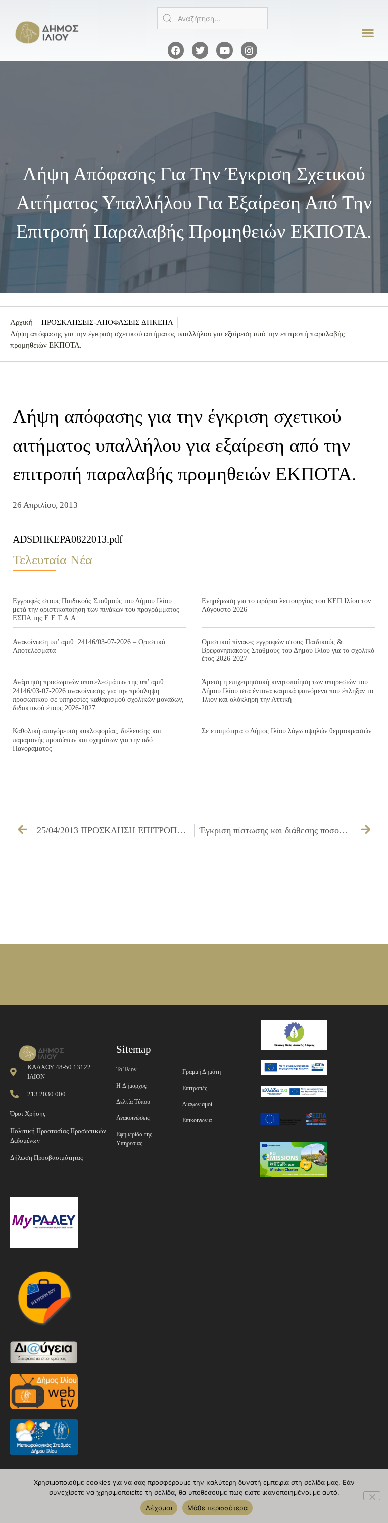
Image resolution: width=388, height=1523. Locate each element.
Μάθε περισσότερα (217, 1508)
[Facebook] (176, 50)
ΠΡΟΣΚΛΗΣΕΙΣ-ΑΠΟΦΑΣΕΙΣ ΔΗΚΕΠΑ (107, 322)
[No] (371, 1495)
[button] (368, 33)
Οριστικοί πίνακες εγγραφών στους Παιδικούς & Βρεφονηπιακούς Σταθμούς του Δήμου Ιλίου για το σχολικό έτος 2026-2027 (288, 650)
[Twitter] (200, 50)
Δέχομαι (159, 1508)
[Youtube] (224, 50)
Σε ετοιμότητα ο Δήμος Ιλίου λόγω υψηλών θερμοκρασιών (286, 731)
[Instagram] (249, 50)
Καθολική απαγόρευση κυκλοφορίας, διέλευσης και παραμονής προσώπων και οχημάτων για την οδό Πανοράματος (87, 739)
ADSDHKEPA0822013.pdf (68, 539)
